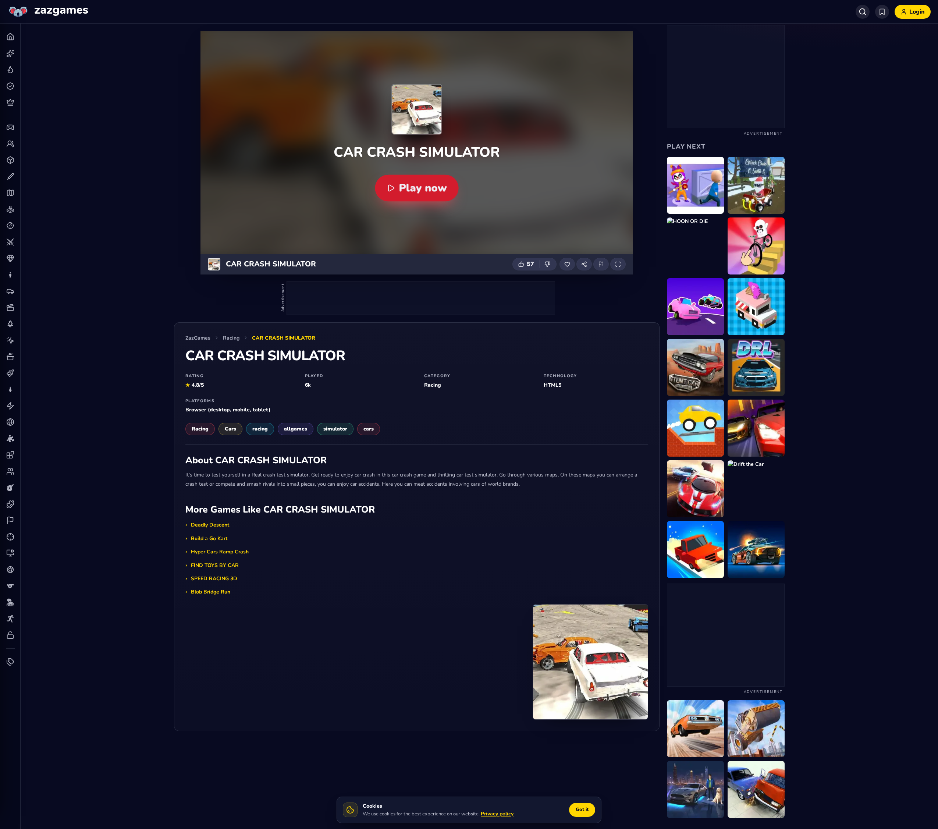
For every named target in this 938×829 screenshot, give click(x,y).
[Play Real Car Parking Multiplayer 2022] (695, 488)
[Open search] (863, 12)
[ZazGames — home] (47, 12)
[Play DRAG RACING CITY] (756, 428)
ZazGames (197, 337)
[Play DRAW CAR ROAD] (695, 428)
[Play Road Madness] (756, 549)
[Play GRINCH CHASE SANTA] (756, 185)
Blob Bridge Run (210, 591)
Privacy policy (497, 813)
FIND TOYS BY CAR (215, 565)
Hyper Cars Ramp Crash (220, 551)
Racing (231, 337)
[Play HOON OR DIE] (695, 245)
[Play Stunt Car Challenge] (695, 728)
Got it (582, 809)
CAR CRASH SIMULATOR (283, 337)
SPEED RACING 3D (214, 578)
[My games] (882, 12)
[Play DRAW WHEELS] (756, 245)
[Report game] (601, 264)
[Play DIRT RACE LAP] (756, 367)
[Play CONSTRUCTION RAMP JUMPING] (756, 728)
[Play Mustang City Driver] (695, 789)
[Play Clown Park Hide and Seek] (695, 185)
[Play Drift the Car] (756, 488)
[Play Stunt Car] (695, 367)
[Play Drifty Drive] (756, 306)
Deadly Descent (210, 524)
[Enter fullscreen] (618, 264)
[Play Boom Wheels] (695, 306)
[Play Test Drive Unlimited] (695, 549)
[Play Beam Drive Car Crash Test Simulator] (756, 789)
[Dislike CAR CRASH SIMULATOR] (548, 264)
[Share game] (584, 264)
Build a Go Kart (209, 538)
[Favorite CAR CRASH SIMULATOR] (567, 264)
